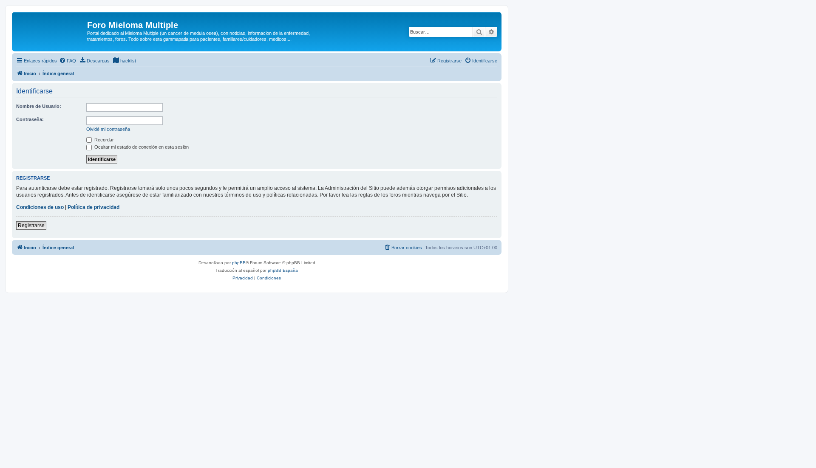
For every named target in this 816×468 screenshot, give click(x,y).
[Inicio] (50, 27)
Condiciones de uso (40, 207)
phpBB (239, 262)
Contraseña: (30, 119)
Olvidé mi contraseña (108, 129)
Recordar (103, 139)
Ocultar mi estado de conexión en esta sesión (141, 146)
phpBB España (283, 270)
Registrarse (31, 225)
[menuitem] (67, 61)
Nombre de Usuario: (38, 106)
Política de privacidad (93, 207)
